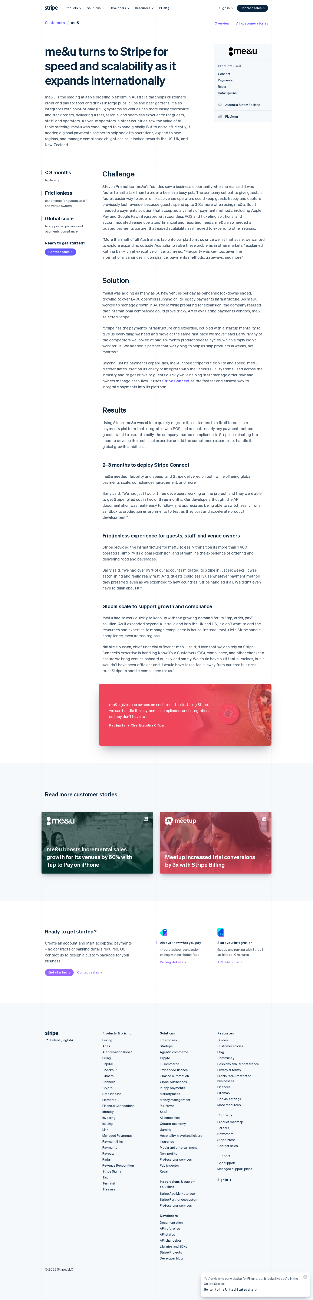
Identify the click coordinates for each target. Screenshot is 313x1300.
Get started (57, 972)
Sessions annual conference (238, 1064)
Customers (55, 22)
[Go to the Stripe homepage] (50, 1033)
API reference (228, 962)
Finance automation (174, 1076)
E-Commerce (169, 1064)
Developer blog (171, 1258)
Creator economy (173, 1123)
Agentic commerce (174, 1052)
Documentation (171, 1222)
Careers (223, 1128)
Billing (106, 1058)
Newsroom (225, 1134)
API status (167, 1234)
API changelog (170, 1240)
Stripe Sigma (111, 1171)
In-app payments (172, 1088)
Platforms (167, 1106)
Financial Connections (118, 1106)
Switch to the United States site (229, 1289)
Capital (107, 1064)
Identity (108, 1111)
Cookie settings (229, 1099)
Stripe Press (226, 1140)
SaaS (163, 1111)
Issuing (107, 1123)
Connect (108, 1082)
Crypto (107, 1088)
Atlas (106, 1046)
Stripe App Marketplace (177, 1193)
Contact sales (251, 8)
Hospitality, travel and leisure (181, 1135)
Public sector (169, 1165)
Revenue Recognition (118, 1165)
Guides (222, 1040)
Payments (110, 1147)
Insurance (167, 1141)
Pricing (164, 8)
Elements (109, 1100)
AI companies (170, 1117)
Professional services (176, 1159)
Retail (164, 1171)
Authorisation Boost (117, 1052)
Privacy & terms (229, 1070)
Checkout (109, 1070)
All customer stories (252, 23)
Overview (222, 23)
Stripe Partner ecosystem (179, 1199)
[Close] (305, 1278)
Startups (166, 1046)
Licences (224, 1087)
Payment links (112, 1141)
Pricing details (171, 962)
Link (105, 1129)
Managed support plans (234, 1169)
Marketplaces (170, 1094)
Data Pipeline (112, 1094)
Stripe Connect (176, 380)
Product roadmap (230, 1122)
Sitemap (223, 1093)
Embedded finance (174, 1070)
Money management (175, 1100)
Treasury (109, 1189)
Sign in (224, 8)
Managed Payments (117, 1135)
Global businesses (173, 1082)
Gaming (165, 1129)
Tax (105, 1177)
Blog (220, 1052)
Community (225, 1058)
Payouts (108, 1153)
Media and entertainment (178, 1147)
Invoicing (108, 1117)
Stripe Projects (171, 1252)
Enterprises (168, 1040)
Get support (226, 1163)
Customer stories (230, 1046)
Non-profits (168, 1153)
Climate (108, 1076)
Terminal (108, 1183)
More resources (229, 1105)
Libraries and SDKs (173, 1246)
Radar (106, 1159)
